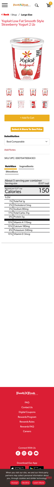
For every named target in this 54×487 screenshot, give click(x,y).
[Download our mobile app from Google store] (36, 468)
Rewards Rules (27, 422)
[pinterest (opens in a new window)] (30, 454)
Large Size (26, 15)
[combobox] (27, 142)
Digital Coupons (27, 412)
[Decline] (49, 478)
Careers (27, 431)
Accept (14, 483)
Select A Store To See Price (27, 129)
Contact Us (27, 407)
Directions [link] (12, 172)
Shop (14, 15)
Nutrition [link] (10, 166)
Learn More (38, 483)
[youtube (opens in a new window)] (36, 454)
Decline (25, 483)
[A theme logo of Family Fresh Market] (21, 5)
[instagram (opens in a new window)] (24, 454)
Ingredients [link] (26, 166)
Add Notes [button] (10, 150)
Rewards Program (27, 417)
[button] (9, 92)
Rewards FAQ (27, 426)
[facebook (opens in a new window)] (18, 454)
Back (6, 15)
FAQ (27, 402)
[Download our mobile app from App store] (17, 468)
